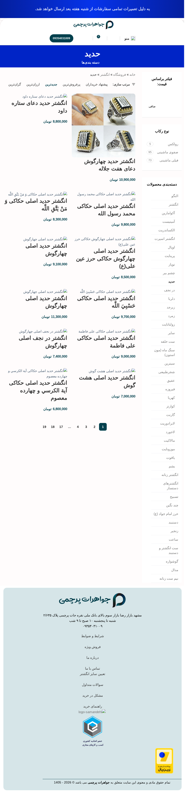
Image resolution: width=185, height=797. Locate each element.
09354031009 (61, 38)
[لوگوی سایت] (93, 24)
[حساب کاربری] (113, 38)
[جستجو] (86, 38)
